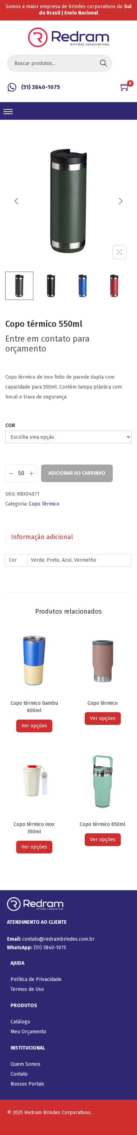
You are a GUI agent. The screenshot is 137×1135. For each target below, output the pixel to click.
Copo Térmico (44, 504)
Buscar (103, 63)
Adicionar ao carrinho (76, 473)
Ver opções (34, 726)
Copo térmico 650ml (102, 824)
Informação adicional (42, 537)
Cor (10, 425)
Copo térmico (102, 703)
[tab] (68, 537)
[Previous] (16, 201)
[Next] (120, 201)
